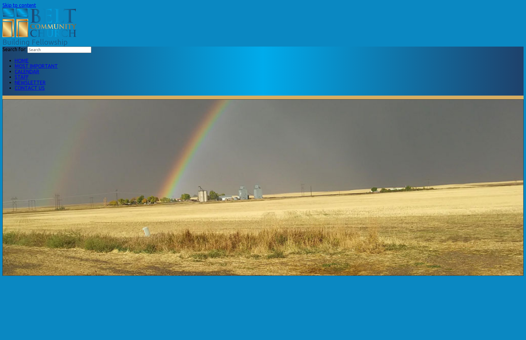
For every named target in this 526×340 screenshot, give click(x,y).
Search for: (14, 49)
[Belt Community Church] (39, 35)
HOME (22, 60)
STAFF (22, 77)
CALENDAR (27, 71)
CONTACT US (30, 88)
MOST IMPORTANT (36, 66)
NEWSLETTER (30, 82)
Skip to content (19, 5)
